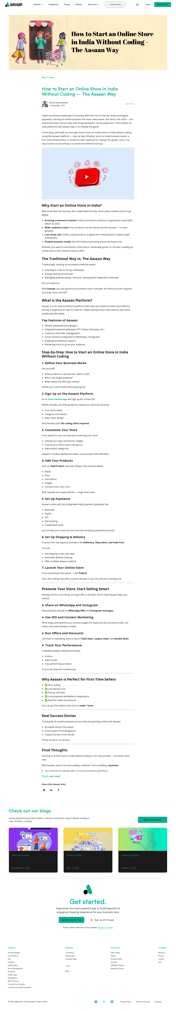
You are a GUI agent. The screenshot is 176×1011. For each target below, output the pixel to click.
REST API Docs (13, 981)
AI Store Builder (14, 953)
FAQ (159, 962)
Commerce (69, 953)
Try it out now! (51, 776)
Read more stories (152, 820)
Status (113, 956)
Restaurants (70, 956)
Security (114, 962)
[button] (115, 4)
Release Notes (116, 959)
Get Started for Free (71, 920)
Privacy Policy (125, 1001)
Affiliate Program (117, 965)
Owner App (12, 975)
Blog (44, 77)
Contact (161, 959)
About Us (161, 953)
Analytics (11, 962)
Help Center (115, 953)
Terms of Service (143, 1001)
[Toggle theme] (137, 4)
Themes (78, 4)
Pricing (67, 4)
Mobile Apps (13, 965)
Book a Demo (162, 4)
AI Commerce (13, 956)
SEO (9, 959)
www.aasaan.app (57, 399)
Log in (147, 4)
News (51, 77)
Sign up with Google (104, 920)
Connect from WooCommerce (19, 987)
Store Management (15, 968)
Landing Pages (71, 959)
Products (11, 971)
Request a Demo (105, 927)
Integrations (54, 4)
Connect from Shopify (16, 984)
